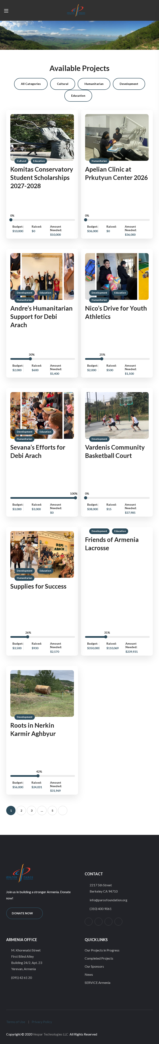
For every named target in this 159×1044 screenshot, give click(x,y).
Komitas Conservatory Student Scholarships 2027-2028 (41, 177)
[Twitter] (98, 922)
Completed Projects (99, 958)
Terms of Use (15, 1022)
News (89, 974)
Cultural (21, 160)
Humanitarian (99, 160)
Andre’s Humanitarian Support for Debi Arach (41, 316)
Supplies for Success (38, 586)
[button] (145, 10)
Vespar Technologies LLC (50, 1034)
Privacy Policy (42, 1022)
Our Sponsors (94, 966)
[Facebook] (108, 922)
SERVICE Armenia (97, 982)
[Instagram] (89, 922)
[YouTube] (118, 922)
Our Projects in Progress (102, 950)
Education (39, 160)
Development (25, 292)
